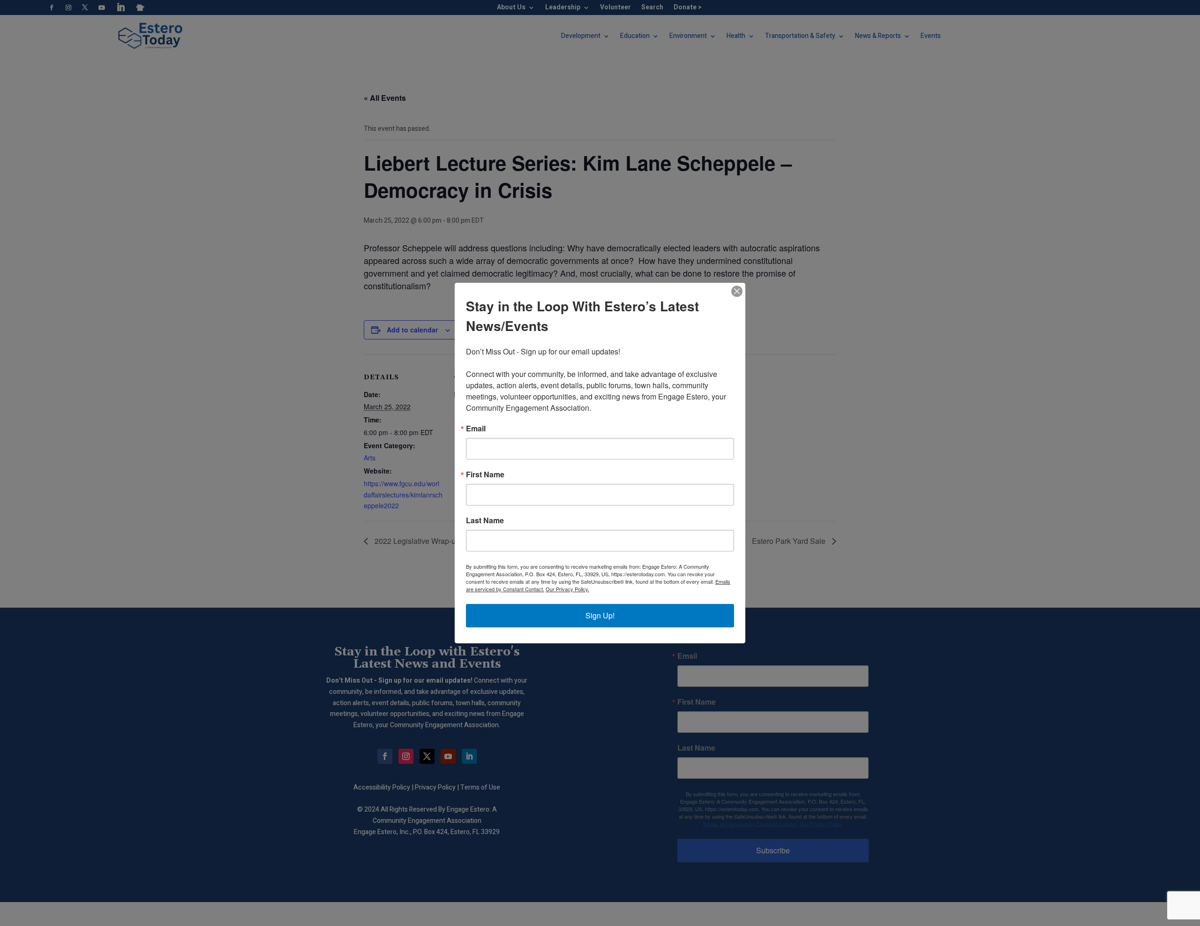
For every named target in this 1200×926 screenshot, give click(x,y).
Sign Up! (600, 615)
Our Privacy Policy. (567, 589)
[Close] (736, 291)
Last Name (485, 520)
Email (476, 428)
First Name (485, 474)
